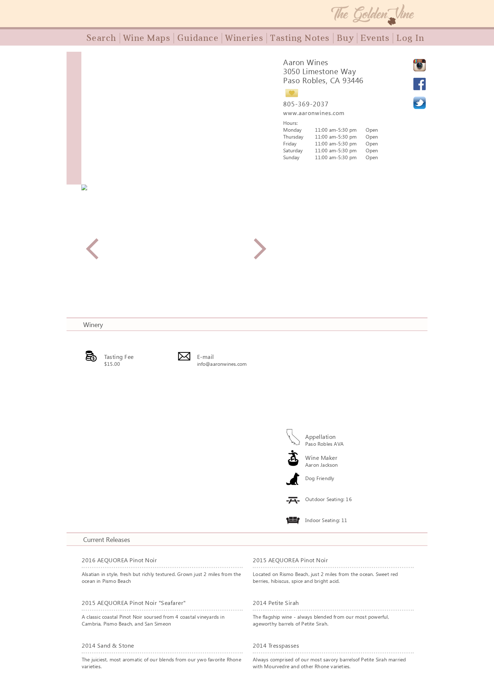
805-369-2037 (306, 103)
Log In (410, 38)
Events (375, 38)
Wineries (244, 38)
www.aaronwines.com (314, 113)
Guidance (197, 38)
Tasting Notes (300, 38)
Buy (345, 38)
